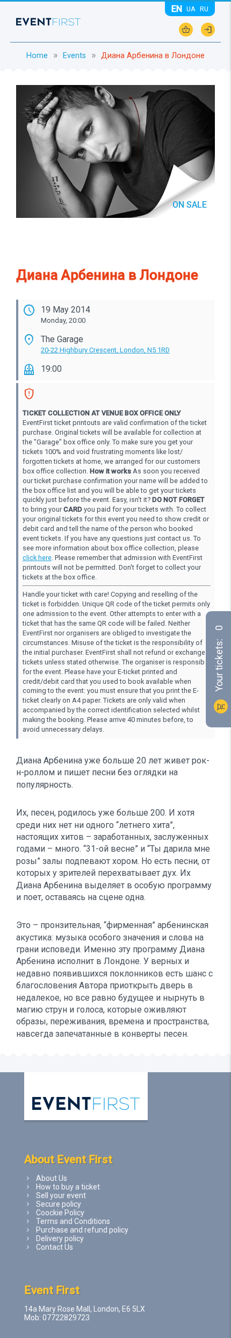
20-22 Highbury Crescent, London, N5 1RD (105, 350)
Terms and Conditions (73, 1221)
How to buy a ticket (68, 1187)
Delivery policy (60, 1238)
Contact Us (54, 1247)
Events (74, 55)
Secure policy (58, 1204)
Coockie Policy (60, 1212)
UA (191, 9)
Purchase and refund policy (82, 1230)
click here (37, 558)
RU (204, 9)
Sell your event (61, 1195)
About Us (51, 1178)
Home (37, 55)
